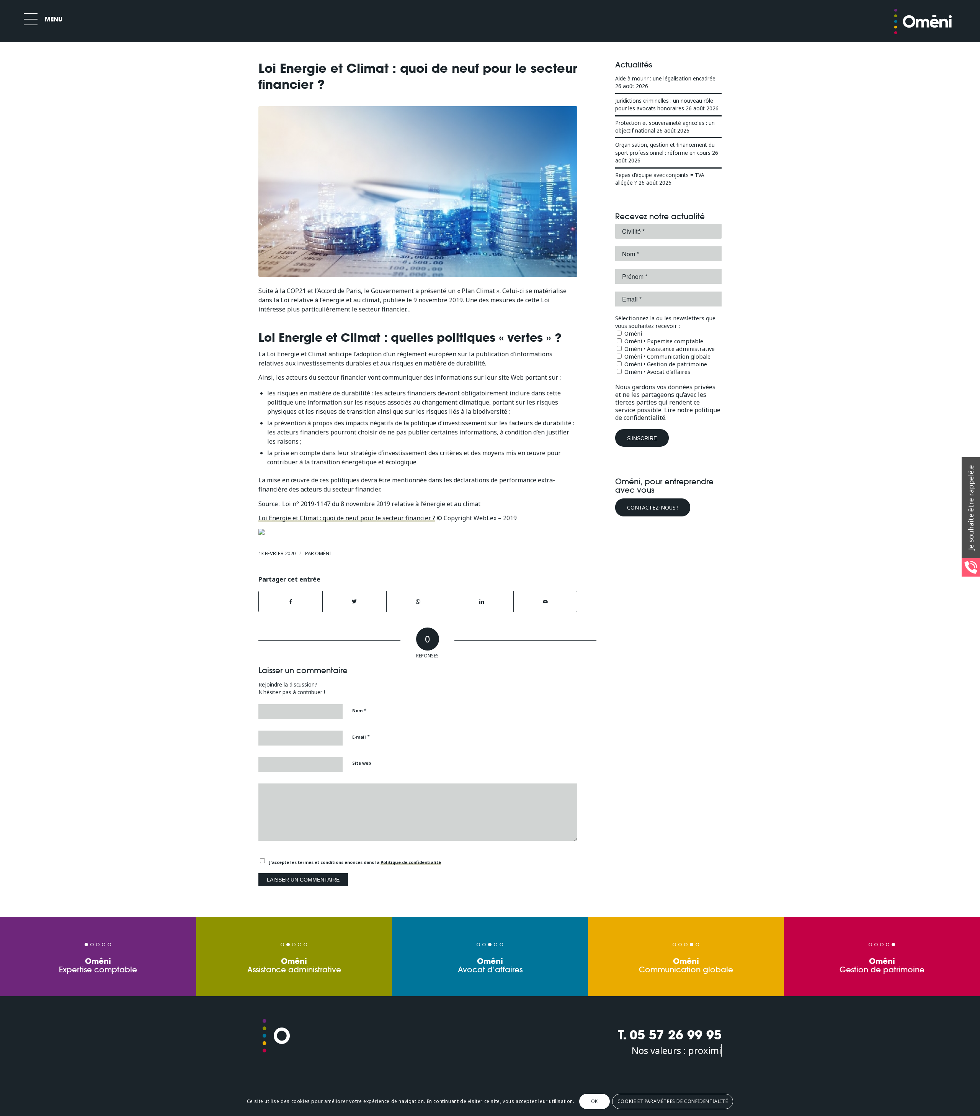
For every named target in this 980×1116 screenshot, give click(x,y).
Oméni (323, 553)
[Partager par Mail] (545, 601)
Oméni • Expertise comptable (663, 341)
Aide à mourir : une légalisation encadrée (665, 78)
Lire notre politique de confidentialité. (667, 414)
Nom (359, 710)
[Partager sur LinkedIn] (481, 601)
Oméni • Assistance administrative (669, 348)
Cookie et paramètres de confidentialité (672, 1101)
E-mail (361, 736)
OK (594, 1101)
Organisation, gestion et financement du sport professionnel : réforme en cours (665, 148)
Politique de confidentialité (411, 862)
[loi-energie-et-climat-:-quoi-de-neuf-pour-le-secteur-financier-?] (417, 191)
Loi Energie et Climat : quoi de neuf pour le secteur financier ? (346, 518)
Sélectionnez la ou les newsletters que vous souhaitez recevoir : (665, 321)
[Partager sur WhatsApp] (418, 601)
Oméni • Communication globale (666, 356)
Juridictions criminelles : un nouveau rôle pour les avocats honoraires (664, 104)
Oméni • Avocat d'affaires (656, 371)
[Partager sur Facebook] (290, 601)
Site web (361, 763)
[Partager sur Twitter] (354, 601)
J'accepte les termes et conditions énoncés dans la (355, 862)
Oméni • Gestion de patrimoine (665, 364)
